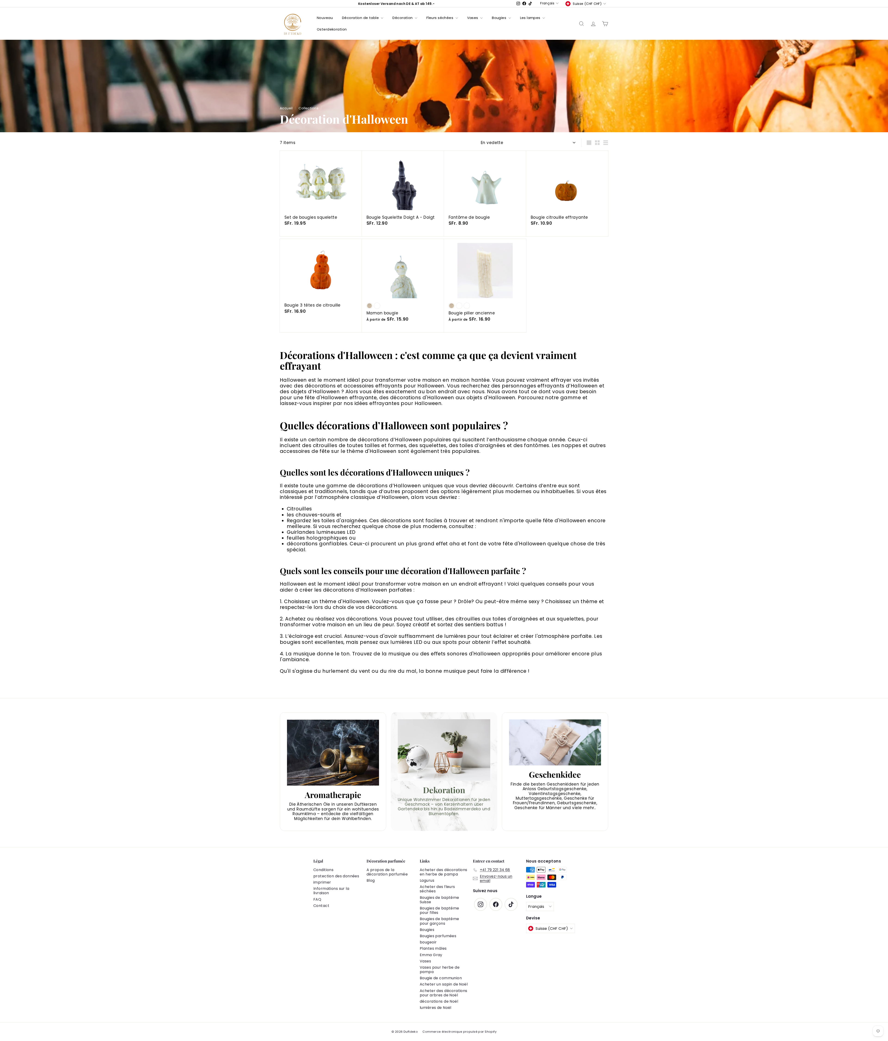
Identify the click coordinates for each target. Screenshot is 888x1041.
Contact (321, 905)
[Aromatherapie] (333, 752)
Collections (308, 108)
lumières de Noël (435, 1007)
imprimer (322, 882)
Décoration (403, 17)
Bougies (499, 17)
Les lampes (531, 17)
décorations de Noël (439, 1001)
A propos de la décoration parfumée (387, 872)
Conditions (323, 869)
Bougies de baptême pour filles (439, 910)
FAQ (317, 899)
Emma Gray (431, 955)
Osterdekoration (332, 29)
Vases (473, 17)
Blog (371, 880)
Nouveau (325, 17)
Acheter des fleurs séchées (437, 889)
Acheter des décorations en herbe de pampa (443, 872)
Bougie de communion (441, 978)
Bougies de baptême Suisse (439, 900)
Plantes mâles (433, 948)
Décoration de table (361, 17)
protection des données (336, 876)
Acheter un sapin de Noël (444, 984)
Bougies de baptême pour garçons (439, 921)
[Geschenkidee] (555, 742)
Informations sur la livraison (331, 891)
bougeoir (428, 942)
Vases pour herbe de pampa (439, 969)
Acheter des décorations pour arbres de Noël (443, 993)
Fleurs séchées (440, 17)
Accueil (286, 108)
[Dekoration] (444, 750)
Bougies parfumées (438, 936)
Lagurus (427, 880)
